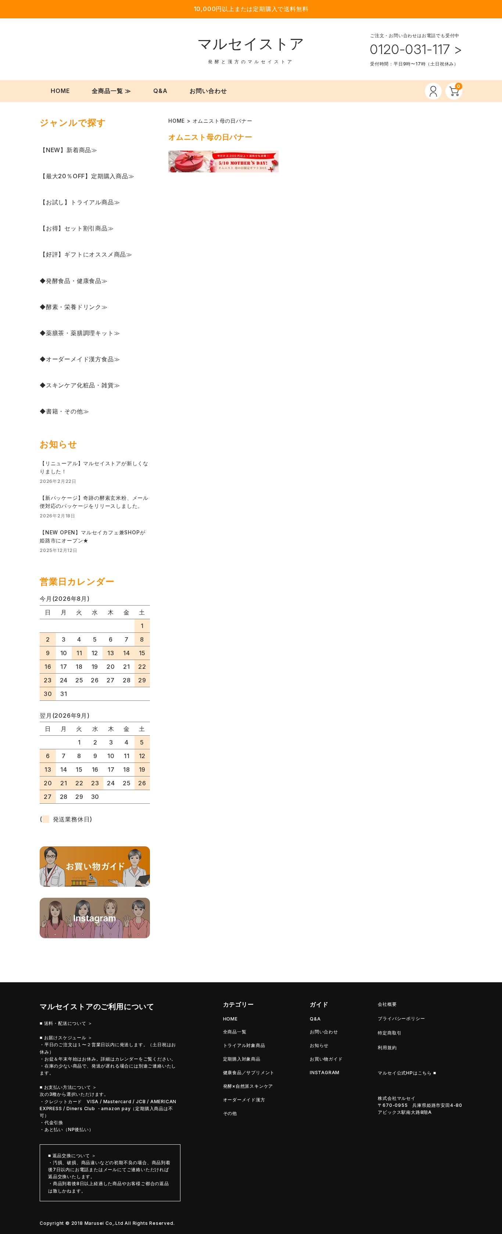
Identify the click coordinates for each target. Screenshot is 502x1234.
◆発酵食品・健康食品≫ (74, 280)
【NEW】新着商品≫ (68, 150)
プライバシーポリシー (401, 1018)
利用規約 (387, 1047)
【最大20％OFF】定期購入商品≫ (87, 176)
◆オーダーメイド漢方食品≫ (80, 359)
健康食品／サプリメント (249, 1072)
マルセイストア (251, 44)
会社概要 (387, 1004)
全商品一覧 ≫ (111, 90)
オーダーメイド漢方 (244, 1099)
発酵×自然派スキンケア (248, 1086)
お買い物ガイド (326, 1059)
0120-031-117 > (416, 49)
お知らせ (319, 1045)
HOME (60, 90)
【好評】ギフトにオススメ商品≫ (86, 254)
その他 (230, 1113)
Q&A (160, 90)
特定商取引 (389, 1033)
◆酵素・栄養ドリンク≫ (74, 307)
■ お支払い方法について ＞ (68, 1087)
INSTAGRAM (325, 1072)
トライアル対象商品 (244, 1045)
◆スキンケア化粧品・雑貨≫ (80, 385)
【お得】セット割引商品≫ (77, 228)
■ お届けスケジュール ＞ (66, 1037)
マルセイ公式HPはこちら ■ (407, 1073)
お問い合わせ (208, 90)
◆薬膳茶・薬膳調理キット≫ (80, 333)
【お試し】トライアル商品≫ (80, 202)
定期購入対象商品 (242, 1059)
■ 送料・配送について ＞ (66, 1023)
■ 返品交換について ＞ (72, 1155)
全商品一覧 (235, 1031)
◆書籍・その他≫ (64, 411)
